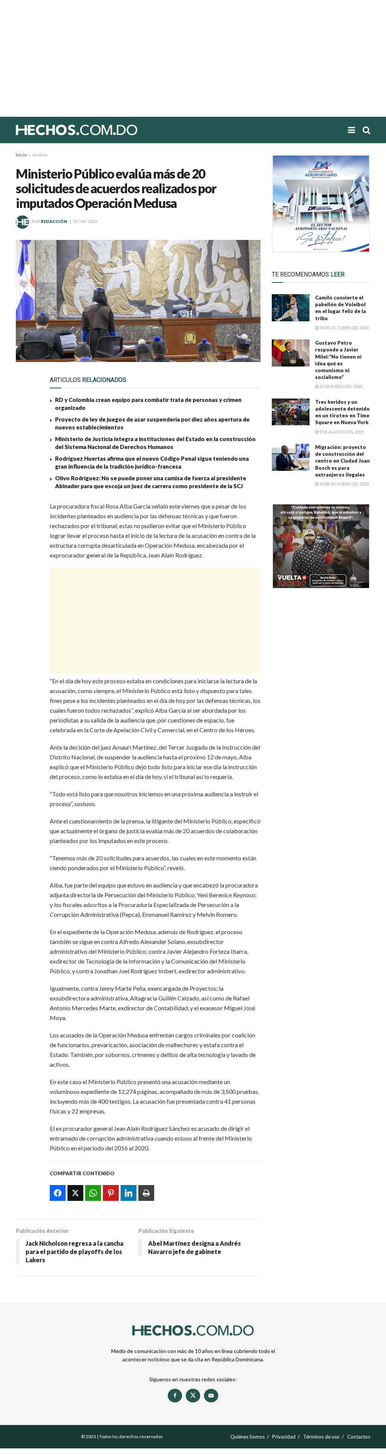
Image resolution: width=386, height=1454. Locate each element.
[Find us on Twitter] (193, 1395)
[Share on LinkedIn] (26, 579)
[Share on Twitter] (26, 527)
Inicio (21, 154)
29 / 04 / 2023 (85, 221)
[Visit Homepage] (102, 130)
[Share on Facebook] (26, 510)
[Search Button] (366, 130)
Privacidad (284, 1437)
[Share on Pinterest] (26, 562)
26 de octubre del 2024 (344, 327)
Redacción (54, 221)
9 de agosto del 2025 (341, 431)
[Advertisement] (193, 58)
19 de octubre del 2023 (344, 483)
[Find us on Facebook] (175, 1395)
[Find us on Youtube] (211, 1395)
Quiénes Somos (247, 1437)
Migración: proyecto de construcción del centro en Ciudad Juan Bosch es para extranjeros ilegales (342, 461)
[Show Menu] (351, 130)
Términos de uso (321, 1437)
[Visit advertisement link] (321, 204)
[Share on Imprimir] (26, 596)
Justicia (39, 154)
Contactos (358, 1437)
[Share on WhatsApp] (26, 544)
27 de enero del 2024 (340, 386)
